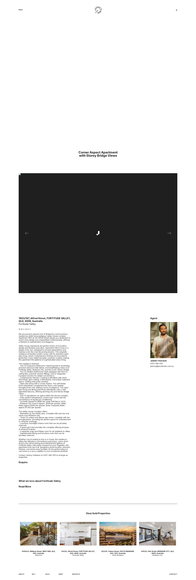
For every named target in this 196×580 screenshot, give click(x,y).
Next (169, 233)
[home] (98, 10)
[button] (176, 10)
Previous (27, 233)
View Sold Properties (98, 513)
